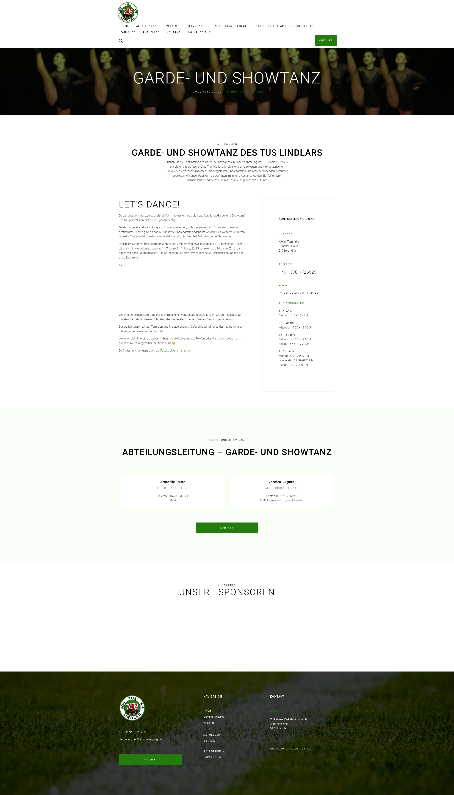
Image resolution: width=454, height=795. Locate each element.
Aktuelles (151, 32)
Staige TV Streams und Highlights (285, 26)
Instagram (185, 350)
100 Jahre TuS (199, 32)
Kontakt (174, 32)
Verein (171, 26)
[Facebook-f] (148, 770)
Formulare (195, 26)
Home (125, 26)
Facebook (166, 350)
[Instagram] (154, 770)
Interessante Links (230, 26)
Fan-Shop (128, 32)
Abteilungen (146, 26)
